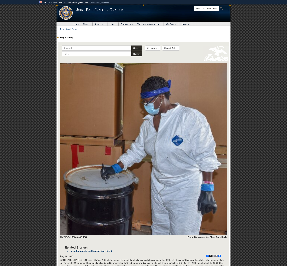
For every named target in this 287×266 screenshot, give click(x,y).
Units (112, 24)
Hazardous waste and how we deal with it (91, 250)
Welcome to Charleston (148, 24)
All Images (152, 48)
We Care (170, 24)
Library (183, 24)
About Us (99, 24)
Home (76, 24)
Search (136, 48)
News (85, 24)
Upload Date (170, 48)
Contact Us (126, 24)
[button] (101, 2)
